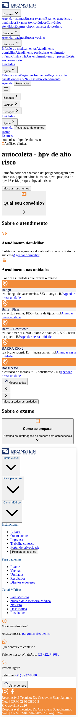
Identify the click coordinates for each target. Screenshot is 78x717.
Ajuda (7, 71)
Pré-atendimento (49, 79)
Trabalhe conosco (22, 543)
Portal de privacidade (24, 547)
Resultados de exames (29, 127)
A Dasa (15, 532)
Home (6, 132)
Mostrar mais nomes (16, 188)
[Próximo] (6, 395)
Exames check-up (27, 26)
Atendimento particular (31, 52)
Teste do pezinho (50, 26)
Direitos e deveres (22, 582)
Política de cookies (24, 551)
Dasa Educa (18, 609)
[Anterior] (6, 388)
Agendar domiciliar (26, 255)
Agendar (8, 83)
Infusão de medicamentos (19, 48)
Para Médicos (19, 597)
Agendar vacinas (13, 37)
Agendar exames (13, 18)
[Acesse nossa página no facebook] (12, 694)
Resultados (22, 83)
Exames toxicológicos (31, 22)
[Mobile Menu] (6, 89)
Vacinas (8, 33)
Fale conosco (11, 75)
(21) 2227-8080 (48, 654)
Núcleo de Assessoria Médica (30, 601)
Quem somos (19, 536)
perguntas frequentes (36, 633)
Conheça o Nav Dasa (23, 79)
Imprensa (16, 539)
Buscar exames (35, 18)
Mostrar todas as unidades (20, 401)
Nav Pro (16, 605)
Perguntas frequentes (34, 75)
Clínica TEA (20, 56)
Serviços (9, 44)
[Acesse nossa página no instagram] (5, 694)
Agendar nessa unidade (36, 337)
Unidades (8, 64)
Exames (8, 14)
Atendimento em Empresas (47, 56)
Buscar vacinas (35, 37)
